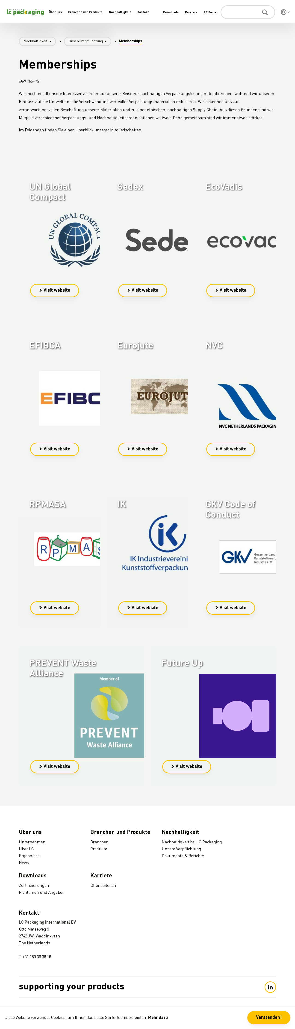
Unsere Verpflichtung (85, 41)
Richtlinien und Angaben (42, 893)
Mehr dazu (158, 1018)
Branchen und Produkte (85, 12)
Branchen (99, 842)
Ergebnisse (29, 856)
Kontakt (143, 12)
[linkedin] (270, 987)
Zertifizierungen (34, 886)
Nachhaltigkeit (120, 12)
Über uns (55, 12)
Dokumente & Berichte (183, 856)
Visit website (57, 290)
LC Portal (210, 12)
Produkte (98, 849)
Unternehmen (32, 842)
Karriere (191, 12)
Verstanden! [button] (269, 1017)
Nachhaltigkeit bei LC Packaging (192, 842)
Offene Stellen (103, 886)
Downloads (171, 12)
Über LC (26, 849)
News (24, 863)
